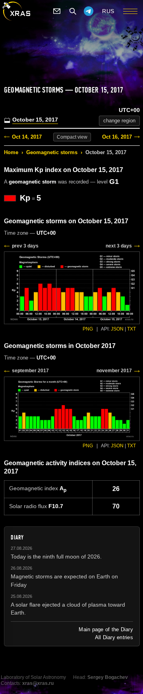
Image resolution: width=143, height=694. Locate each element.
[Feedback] (56, 11)
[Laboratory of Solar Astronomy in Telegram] (88, 11)
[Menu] (130, 11)
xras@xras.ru (38, 683)
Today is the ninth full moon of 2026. (56, 556)
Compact (72, 137)
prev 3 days (25, 246)
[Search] (72, 11)
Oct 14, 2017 (27, 137)
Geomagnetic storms (51, 152)
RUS (108, 11)
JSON (117, 329)
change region (119, 121)
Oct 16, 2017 (117, 137)
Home (11, 152)
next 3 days (119, 246)
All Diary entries (114, 637)
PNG (88, 329)
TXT (131, 329)
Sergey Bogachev (107, 677)
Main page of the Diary (106, 629)
